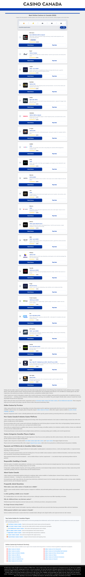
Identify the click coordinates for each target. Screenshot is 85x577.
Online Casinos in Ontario (14, 549)
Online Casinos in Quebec (14, 551)
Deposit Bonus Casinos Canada (15, 536)
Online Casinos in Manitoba (14, 557)
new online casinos (29, 440)
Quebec (71, 409)
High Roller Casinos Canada (15, 532)
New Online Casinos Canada (14, 530)
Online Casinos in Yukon (50, 555)
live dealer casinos (53, 400)
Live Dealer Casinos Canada (15, 526)
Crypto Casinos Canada (13, 534)
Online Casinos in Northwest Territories (54, 557)
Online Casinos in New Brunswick (53, 549)
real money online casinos (42, 400)
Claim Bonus (30, 45)
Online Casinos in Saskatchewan (15, 559)
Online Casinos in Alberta (14, 555)
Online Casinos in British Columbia (16, 553)
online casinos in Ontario (43, 409)
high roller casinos (39, 440)
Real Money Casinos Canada (15, 524)
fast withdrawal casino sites (65, 400)
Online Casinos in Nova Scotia (15, 561)
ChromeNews (62, 575)
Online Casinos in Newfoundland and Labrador (56, 551)
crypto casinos (49, 440)
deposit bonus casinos (35, 443)
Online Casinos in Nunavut (51, 559)
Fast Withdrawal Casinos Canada (16, 528)
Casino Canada (42, 4)
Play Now (54, 45)
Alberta (12, 411)
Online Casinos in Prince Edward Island (54, 553)
